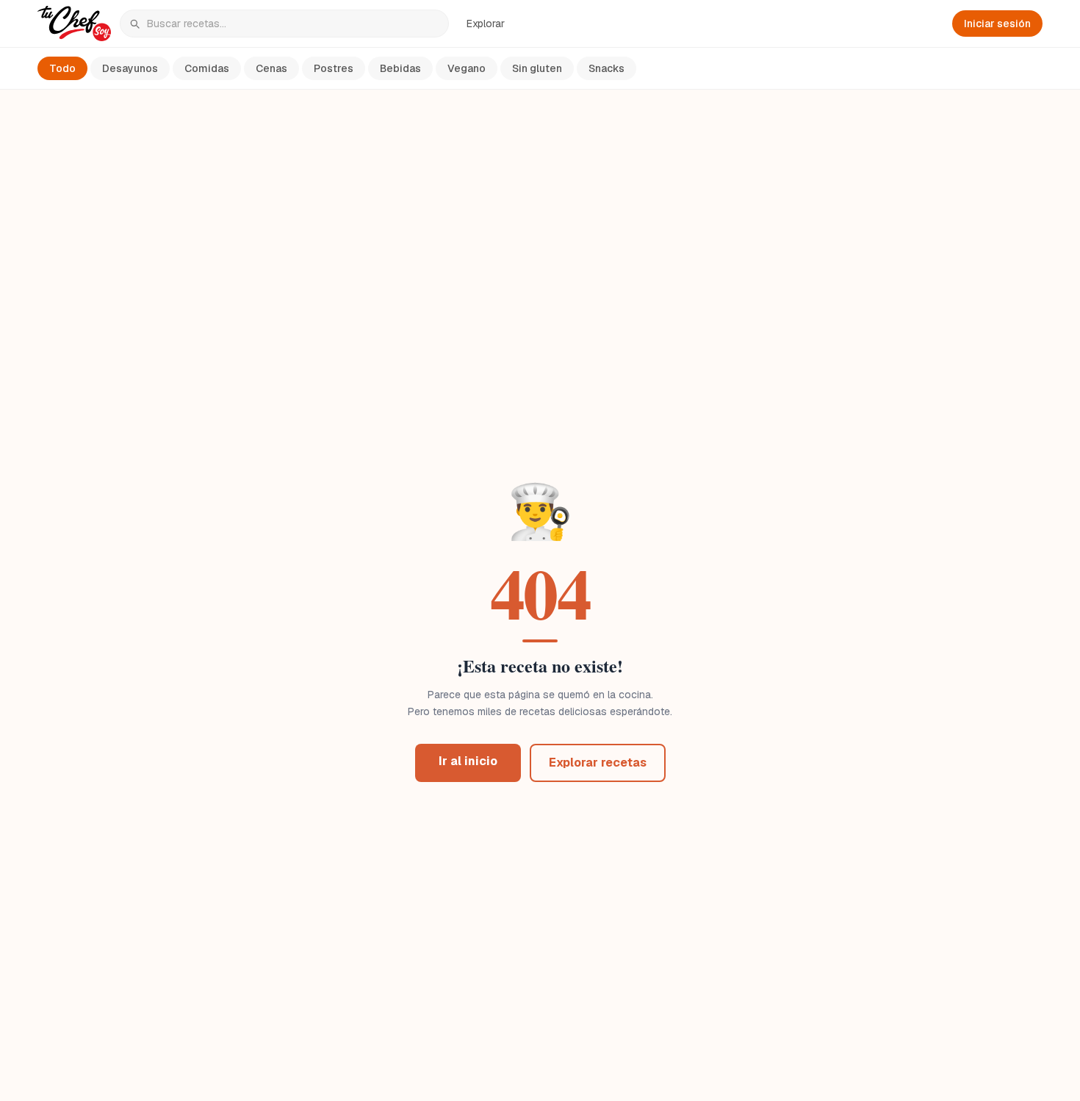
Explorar (486, 23)
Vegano (466, 68)
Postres (333, 68)
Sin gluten (537, 68)
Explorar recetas (598, 762)
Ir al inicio (468, 761)
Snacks (606, 68)
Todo (62, 68)
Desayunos (130, 68)
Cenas (271, 68)
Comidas (206, 68)
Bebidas (400, 68)
